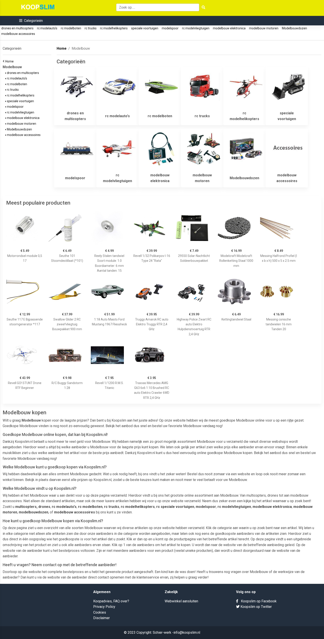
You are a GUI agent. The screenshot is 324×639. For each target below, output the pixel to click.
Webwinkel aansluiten (181, 601)
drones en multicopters (17, 28)
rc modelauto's (47, 28)
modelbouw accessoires (18, 34)
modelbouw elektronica (229, 28)
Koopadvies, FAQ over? (111, 601)
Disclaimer (101, 618)
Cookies (99, 612)
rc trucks (90, 28)
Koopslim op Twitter (256, 607)
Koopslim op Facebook (257, 601)
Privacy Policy (104, 607)
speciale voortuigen (145, 28)
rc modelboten (71, 28)
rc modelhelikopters (114, 28)
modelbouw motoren (264, 28)
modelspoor (170, 28)
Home (10, 61)
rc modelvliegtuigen (196, 28)
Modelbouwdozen (294, 28)
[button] (31, 21)
